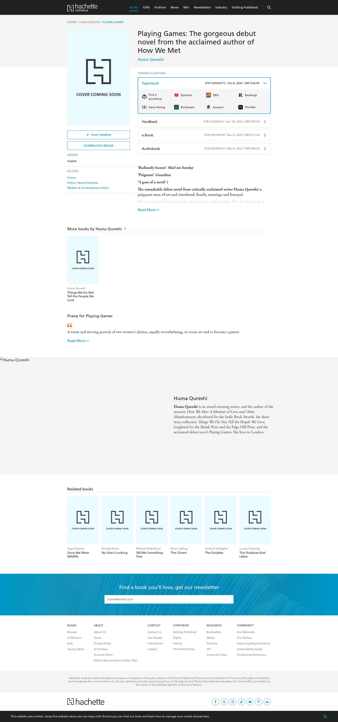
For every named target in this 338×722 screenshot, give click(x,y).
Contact (154, 625)
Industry (221, 7)
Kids (70, 643)
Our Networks (246, 632)
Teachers (212, 643)
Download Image (98, 145)
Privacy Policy (102, 643)
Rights (177, 638)
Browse (72, 632)
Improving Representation (254, 643)
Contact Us (154, 632)
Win (186, 7)
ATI (208, 649)
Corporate (181, 625)
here (206, 716)
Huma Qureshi (151, 59)
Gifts (146, 7)
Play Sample (101, 135)
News (175, 7)
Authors (160, 7)
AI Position (101, 649)
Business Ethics (103, 655)
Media (211, 638)
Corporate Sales (217, 655)
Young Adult (75, 649)
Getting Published (245, 7)
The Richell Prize (183, 649)
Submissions (155, 643)
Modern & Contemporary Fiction (88, 188)
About (98, 625)
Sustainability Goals (249, 649)
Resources (214, 625)
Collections (74, 638)
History (177, 643)
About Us (100, 632)
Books (133, 7)
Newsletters (202, 7)
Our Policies (244, 638)
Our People (155, 638)
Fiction (71, 177)
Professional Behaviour (251, 655)
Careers (152, 649)
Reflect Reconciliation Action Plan (116, 660)
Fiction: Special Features (82, 182)
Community (245, 625)
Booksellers (214, 632)
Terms (97, 638)
